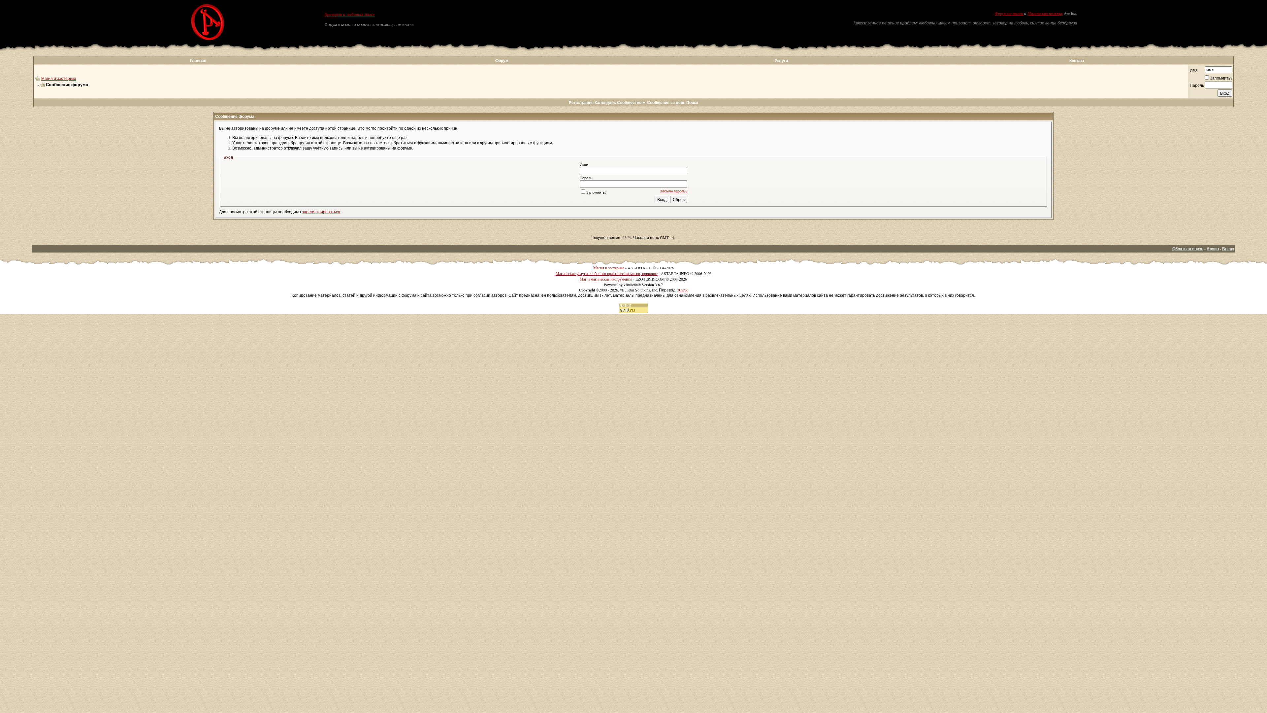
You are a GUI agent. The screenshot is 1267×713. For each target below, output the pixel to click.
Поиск (692, 102)
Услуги (781, 60)
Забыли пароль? (673, 190)
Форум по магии (1009, 13)
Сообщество (629, 102)
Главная (198, 60)
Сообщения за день (666, 102)
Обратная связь (1187, 249)
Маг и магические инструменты (606, 279)
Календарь (605, 102)
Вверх (1228, 249)
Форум (501, 60)
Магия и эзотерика (58, 78)
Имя (1194, 70)
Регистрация (581, 102)
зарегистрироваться (321, 211)
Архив (1213, 249)
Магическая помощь (1045, 13)
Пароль (1197, 85)
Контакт (1077, 60)
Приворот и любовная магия (349, 14)
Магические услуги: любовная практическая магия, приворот (607, 273)
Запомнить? (1221, 78)
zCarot (682, 289)
